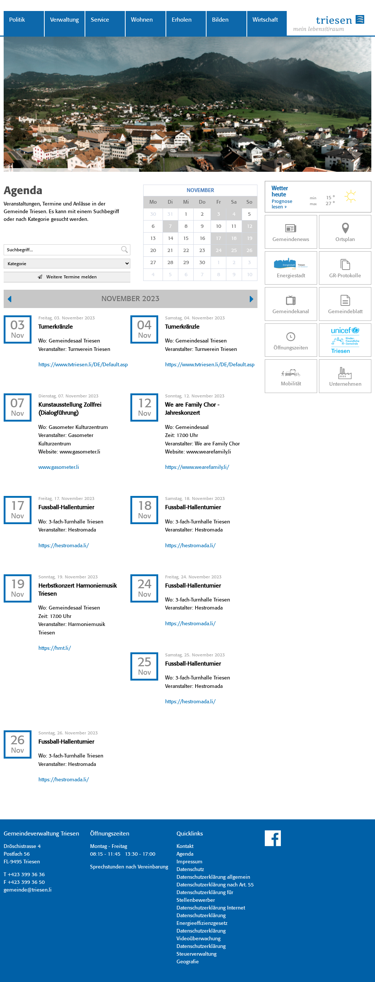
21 (170, 250)
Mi (186, 202)
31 (170, 214)
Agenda (185, 854)
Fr (218, 202)
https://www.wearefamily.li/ (197, 467)
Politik (17, 20)
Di (170, 202)
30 (153, 214)
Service (100, 20)
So (249, 202)
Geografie (188, 961)
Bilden (220, 20)
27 (153, 262)
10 (218, 226)
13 (153, 238)
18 (234, 238)
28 (170, 262)
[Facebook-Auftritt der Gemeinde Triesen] (273, 845)
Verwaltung (64, 20)
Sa (234, 202)
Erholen (182, 20)
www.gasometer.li (58, 467)
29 (186, 262)
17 (218, 238)
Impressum (190, 861)
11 (234, 226)
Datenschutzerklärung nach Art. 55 (215, 884)
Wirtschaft (265, 20)
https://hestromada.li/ (63, 545)
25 (234, 250)
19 (249, 238)
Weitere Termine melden (69, 277)
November (200, 190)
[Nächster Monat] (252, 300)
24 (219, 250)
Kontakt (185, 846)
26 (249, 250)
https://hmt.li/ (54, 648)
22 (186, 250)
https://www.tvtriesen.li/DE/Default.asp (83, 364)
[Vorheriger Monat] (9, 300)
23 (202, 250)
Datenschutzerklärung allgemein (213, 877)
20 (153, 250)
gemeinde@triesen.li (28, 890)
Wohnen (142, 20)
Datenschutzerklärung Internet (211, 908)
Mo (153, 202)
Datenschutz (190, 869)
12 (249, 226)
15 (186, 238)
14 (170, 238)
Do (202, 202)
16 (202, 238)
